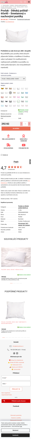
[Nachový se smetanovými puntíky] (2, 97)
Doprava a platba (16, 418)
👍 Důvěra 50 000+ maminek (16, 362)
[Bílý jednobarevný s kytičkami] (14, 88)
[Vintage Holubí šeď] (22, 101)
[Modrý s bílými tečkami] (26, 92)
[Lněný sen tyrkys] (22, 92)
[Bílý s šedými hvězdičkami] (2, 92)
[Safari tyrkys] (22, 97)
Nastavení (15, 430)
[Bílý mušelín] (22, 88)
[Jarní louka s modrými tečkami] (22, 105)
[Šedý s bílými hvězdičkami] (2, 101)
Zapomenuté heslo (7, 395)
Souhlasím (15, 435)
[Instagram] (17, 353)
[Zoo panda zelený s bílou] (18, 105)
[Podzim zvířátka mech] (6, 97)
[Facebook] (14, 353)
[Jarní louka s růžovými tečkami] (26, 105)
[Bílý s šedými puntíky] (6, 92)
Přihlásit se (16, 389)
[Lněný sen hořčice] (2, 88)
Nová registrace (6, 393)
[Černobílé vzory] (10, 92)
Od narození (21, 223)
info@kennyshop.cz (18, 346)
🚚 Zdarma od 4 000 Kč (16, 367)
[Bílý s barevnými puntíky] (26, 88)
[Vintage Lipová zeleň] (26, 101)
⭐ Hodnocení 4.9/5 (16, 365)
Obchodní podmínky (16, 415)
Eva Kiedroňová (10, 21)
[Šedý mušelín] (26, 97)
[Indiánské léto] (14, 92)
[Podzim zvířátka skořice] (10, 97)
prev (1, 254)
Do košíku (16, 128)
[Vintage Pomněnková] (2, 105)
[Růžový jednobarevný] (14, 97)
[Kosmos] (18, 92)
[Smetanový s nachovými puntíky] (18, 101)
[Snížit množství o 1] (21, 124)
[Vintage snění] (6, 105)
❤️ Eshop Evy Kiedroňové (16, 360)
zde (21, 426)
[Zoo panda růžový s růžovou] (14, 105)
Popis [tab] (16, 162)
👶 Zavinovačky (16, 369)
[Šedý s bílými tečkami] (10, 101)
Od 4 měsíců (26, 225)
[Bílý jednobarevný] (18, 88)
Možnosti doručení (6, 116)
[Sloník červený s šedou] (14, 101)
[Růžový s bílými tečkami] (18, 97)
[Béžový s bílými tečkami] (10, 88)
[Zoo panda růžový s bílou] (10, 105)
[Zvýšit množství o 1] (29, 124)
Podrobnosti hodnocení (23, 19)
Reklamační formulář (16, 420)
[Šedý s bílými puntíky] (6, 101)
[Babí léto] (6, 88)
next (30, 254)
